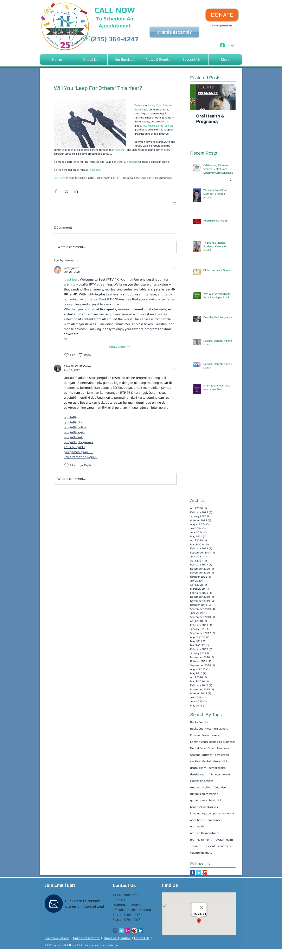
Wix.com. (114, 945)
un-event (209, 846)
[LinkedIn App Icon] (140, 930)
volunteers (224, 846)
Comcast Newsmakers (204, 735)
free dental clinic (200, 787)
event (226, 774)
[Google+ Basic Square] (205, 872)
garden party (198, 800)
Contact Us (141, 938)
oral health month (201, 839)
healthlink (215, 800)
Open (211, 748)
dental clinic (220, 761)
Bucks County (199, 722)
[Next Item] (229, 97)
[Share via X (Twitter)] (66, 191)
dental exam (198, 767)
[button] (90, 59)
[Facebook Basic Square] (192, 872)
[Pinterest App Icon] (134, 930)
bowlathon (222, 754)
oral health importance (204, 833)
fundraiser (220, 787)
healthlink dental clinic (204, 807)
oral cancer (214, 820)
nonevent (228, 813)
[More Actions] (174, 269)
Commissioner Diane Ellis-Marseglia (213, 741)
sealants (195, 846)
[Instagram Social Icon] (128, 930)
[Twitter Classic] (121, 930)
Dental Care (197, 748)
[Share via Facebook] (56, 191)
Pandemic (223, 748)
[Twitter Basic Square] (198, 872)
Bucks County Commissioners (209, 728)
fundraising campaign (204, 793)
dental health (217, 767)
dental (206, 761)
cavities (195, 761)
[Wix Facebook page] (115, 930)
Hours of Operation (117, 938)
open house (197, 820)
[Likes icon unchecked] (66, 355)
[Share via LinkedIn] (76, 191)
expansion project (201, 780)
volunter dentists (201, 852)
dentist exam (198, 774)
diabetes (215, 774)
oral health (197, 826)
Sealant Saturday (201, 754)
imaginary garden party (205, 813)
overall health (224, 839)
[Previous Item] (197, 97)
